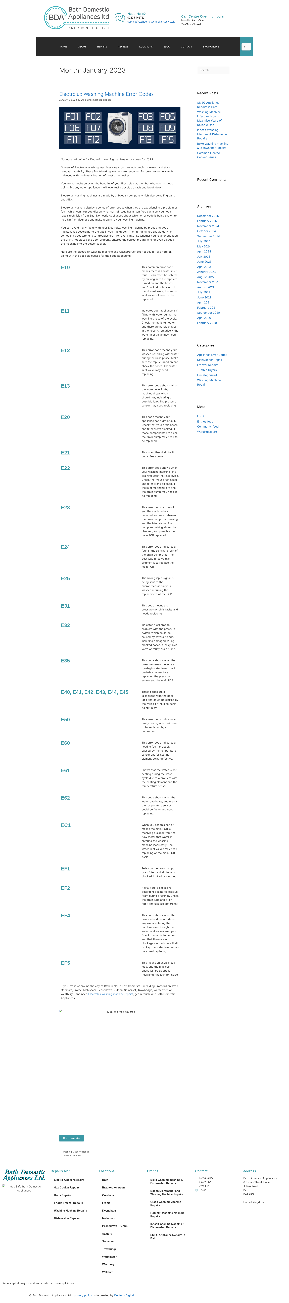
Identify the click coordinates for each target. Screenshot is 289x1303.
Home (63, 46)
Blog (167, 46)
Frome (106, 1203)
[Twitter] (208, 1199)
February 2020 (207, 323)
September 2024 (208, 236)
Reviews (123, 46)
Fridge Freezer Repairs (68, 1203)
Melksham (108, 1218)
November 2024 (208, 226)
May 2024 (204, 246)
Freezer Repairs (207, 365)
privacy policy (83, 1295)
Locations (146, 46)
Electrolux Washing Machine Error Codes (106, 94)
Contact (186, 46)
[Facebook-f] (199, 1199)
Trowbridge (109, 1249)
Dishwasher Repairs (67, 1218)
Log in (201, 416)
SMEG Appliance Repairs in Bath (167, 1237)
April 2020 (204, 318)
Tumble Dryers (207, 370)
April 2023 (204, 267)
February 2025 (207, 221)
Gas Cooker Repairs (67, 1187)
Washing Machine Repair (76, 1151)
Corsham (108, 1195)
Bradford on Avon (113, 1187)
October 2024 (206, 231)
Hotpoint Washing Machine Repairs (167, 1215)
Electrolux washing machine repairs (110, 994)
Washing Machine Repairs (70, 1210)
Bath (105, 1179)
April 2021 (204, 302)
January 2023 (206, 272)
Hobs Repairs (62, 1195)
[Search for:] (213, 70)
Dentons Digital (124, 1295)
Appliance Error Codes (212, 354)
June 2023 (204, 261)
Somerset (108, 1241)
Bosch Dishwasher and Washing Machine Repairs (166, 1192)
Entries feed (205, 421)
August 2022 (205, 277)
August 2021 (205, 287)
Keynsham (109, 1210)
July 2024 (203, 241)
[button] (246, 41)
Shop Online (211, 46)
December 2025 (208, 216)
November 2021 (208, 282)
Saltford (107, 1233)
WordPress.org (207, 431)
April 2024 (204, 251)
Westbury (108, 1264)
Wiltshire (107, 1272)
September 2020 (208, 312)
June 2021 (204, 297)
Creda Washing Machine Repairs (165, 1204)
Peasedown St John (115, 1226)
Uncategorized (207, 375)
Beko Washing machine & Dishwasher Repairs (166, 1181)
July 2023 (203, 256)
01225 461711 (135, 17)
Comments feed (208, 426)
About (82, 46)
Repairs (102, 46)
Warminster (109, 1256)
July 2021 (203, 292)
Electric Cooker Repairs (69, 1179)
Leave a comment (72, 1155)
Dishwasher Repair (209, 359)
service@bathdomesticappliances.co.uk (151, 21)
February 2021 (206, 307)
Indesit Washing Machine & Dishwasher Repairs (212, 134)
